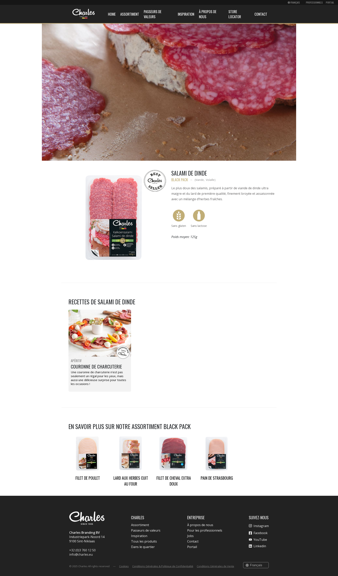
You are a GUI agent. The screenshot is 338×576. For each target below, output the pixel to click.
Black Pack (179, 179)
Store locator (234, 14)
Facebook (261, 533)
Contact (260, 14)
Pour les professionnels (204, 530)
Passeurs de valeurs (152, 14)
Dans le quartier (143, 547)
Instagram (261, 526)
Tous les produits (144, 541)
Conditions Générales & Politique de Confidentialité (162, 566)
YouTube (260, 539)
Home (112, 14)
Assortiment (129, 14)
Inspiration (186, 14)
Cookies (124, 566)
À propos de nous (200, 525)
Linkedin (260, 546)
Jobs (190, 536)
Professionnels (314, 2)
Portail (330, 2)
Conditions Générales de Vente (215, 566)
